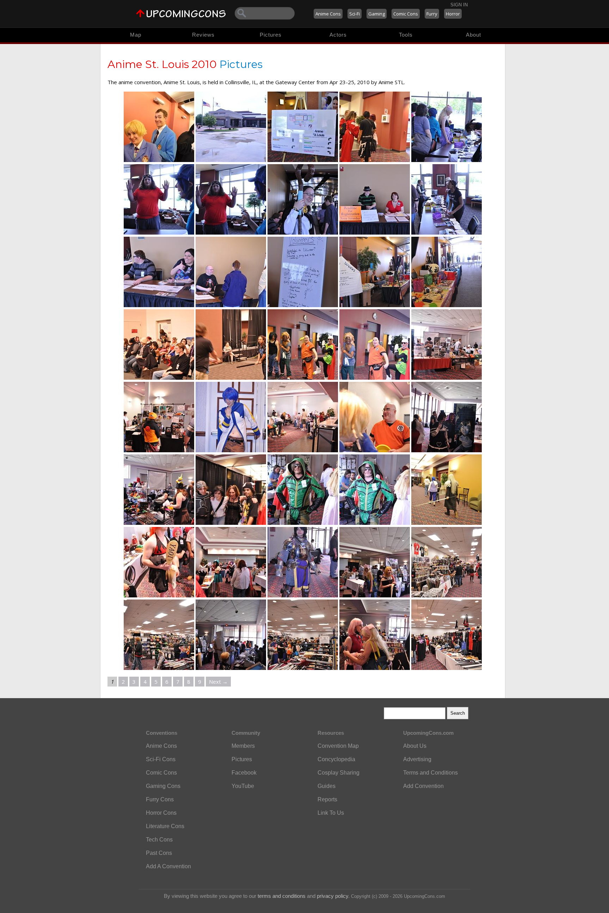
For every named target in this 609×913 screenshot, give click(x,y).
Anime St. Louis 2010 (162, 64)
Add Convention (423, 786)
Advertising (417, 759)
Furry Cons (160, 799)
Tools (406, 35)
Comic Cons (405, 14)
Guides (327, 786)
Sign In (459, 4)
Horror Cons (161, 813)
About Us (414, 746)
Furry (431, 14)
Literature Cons (165, 826)
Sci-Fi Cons (161, 759)
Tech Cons (159, 840)
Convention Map (338, 746)
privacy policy (332, 896)
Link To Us (331, 813)
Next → (218, 681)
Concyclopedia (336, 759)
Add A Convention (168, 866)
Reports (327, 799)
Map (135, 35)
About (473, 35)
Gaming (376, 14)
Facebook (244, 773)
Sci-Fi (354, 14)
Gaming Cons (163, 786)
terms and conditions (282, 896)
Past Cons (159, 853)
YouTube (243, 786)
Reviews (203, 35)
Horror (453, 14)
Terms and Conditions (430, 773)
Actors (338, 35)
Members (243, 746)
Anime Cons (328, 14)
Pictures (271, 35)
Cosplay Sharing (338, 773)
